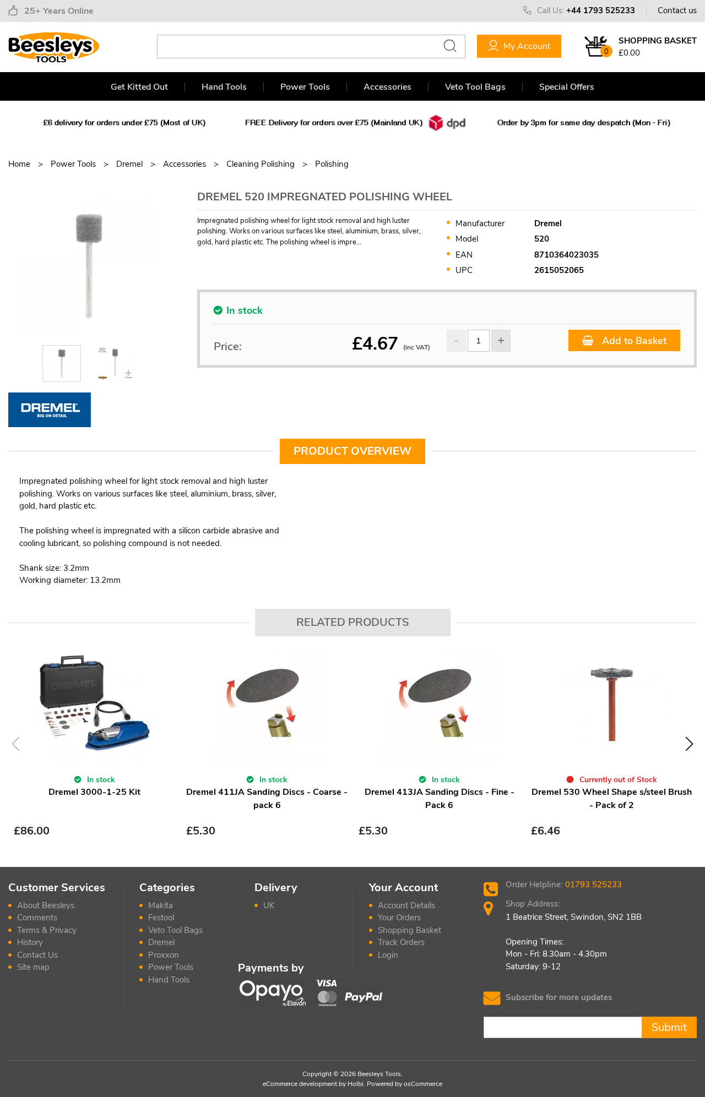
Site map (33, 967)
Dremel (161, 942)
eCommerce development (300, 1083)
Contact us (677, 10)
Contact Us (37, 954)
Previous (15, 744)
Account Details (406, 905)
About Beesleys (45, 905)
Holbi (356, 1083)
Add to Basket (632, 340)
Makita (160, 905)
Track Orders (401, 942)
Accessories (387, 87)
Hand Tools (224, 87)
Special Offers (566, 87)
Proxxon (163, 954)
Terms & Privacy (47, 930)
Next (689, 744)
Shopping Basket (409, 930)
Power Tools (305, 87)
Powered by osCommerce (404, 1083)
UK (268, 905)
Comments (37, 917)
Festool (161, 917)
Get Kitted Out (139, 87)
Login (388, 954)
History (30, 942)
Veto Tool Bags (475, 87)
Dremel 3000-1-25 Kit (94, 792)
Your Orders (399, 917)
